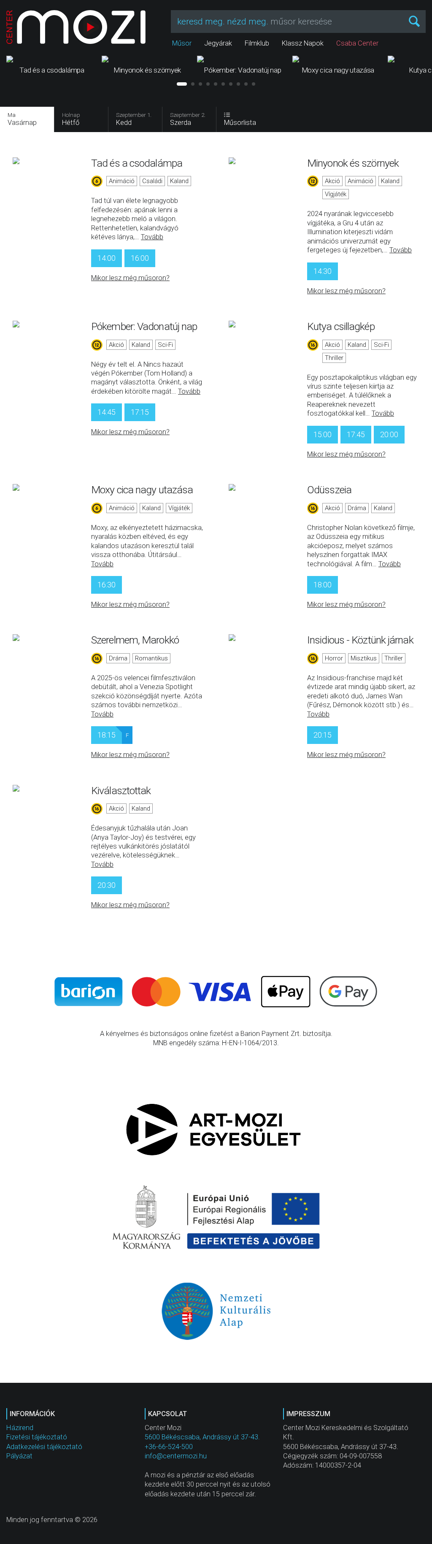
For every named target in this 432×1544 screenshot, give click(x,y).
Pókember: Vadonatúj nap (144, 326)
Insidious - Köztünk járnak (360, 640)
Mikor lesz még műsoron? (130, 278)
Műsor (182, 43)
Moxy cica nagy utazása (142, 490)
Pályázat (19, 1456)
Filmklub (257, 43)
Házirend (19, 1428)
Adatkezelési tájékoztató (44, 1447)
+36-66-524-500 (169, 1447)
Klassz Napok (303, 43)
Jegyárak (218, 43)
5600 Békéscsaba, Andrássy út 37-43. (202, 1437)
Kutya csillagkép (341, 326)
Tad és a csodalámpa (136, 163)
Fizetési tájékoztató (36, 1437)
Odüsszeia (329, 490)
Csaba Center (357, 43)
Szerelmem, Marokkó (135, 640)
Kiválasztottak (121, 790)
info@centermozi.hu (176, 1456)
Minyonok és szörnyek (353, 163)
